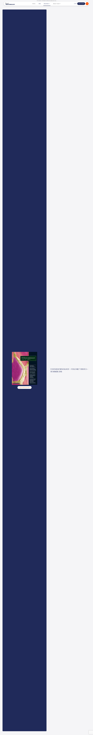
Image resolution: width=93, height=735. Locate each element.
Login (75, 3)
